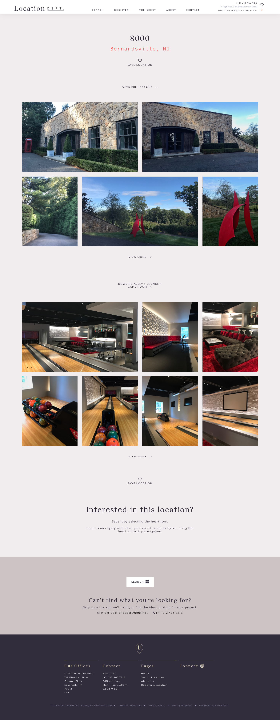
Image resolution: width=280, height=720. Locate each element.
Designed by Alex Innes (213, 705)
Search (98, 10)
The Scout (147, 10)
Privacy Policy (157, 705)
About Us (147, 681)
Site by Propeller (182, 705)
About (171, 10)
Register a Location (154, 684)
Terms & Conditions (130, 705)
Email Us (109, 673)
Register (121, 10)
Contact (193, 10)
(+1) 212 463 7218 (247, 3)
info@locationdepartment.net (239, 7)
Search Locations (152, 677)
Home (145, 673)
